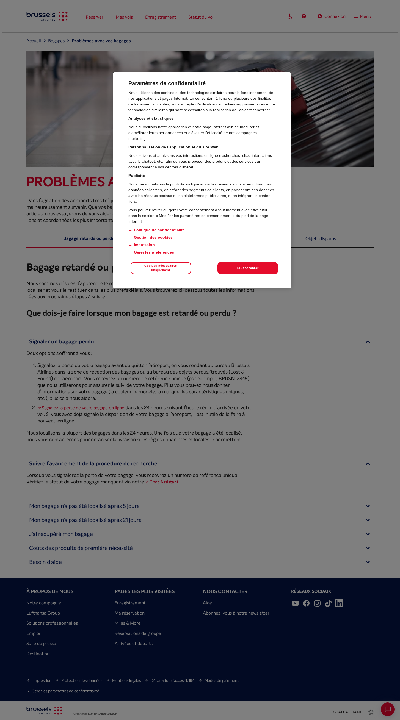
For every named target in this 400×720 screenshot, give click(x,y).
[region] (202, 180)
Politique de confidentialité (159, 230)
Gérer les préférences (154, 252)
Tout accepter (247, 267)
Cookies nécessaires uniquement (160, 268)
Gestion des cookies (153, 237)
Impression (144, 245)
